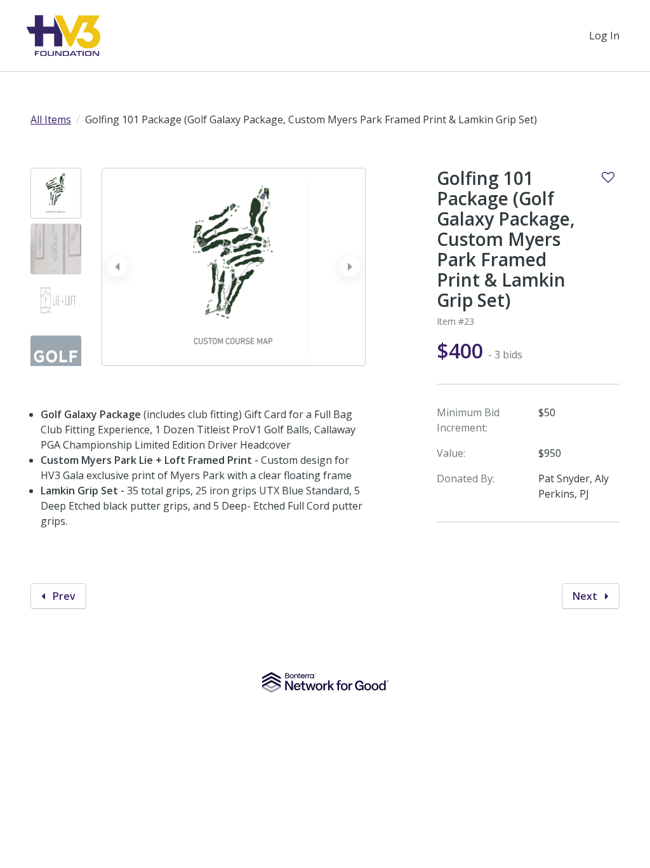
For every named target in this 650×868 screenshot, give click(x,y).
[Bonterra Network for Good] (325, 682)
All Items (50, 119)
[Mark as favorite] (608, 177)
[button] (350, 266)
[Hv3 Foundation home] (63, 35)
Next (586, 596)
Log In (604, 36)
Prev (63, 596)
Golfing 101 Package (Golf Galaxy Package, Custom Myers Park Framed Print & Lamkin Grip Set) (506, 239)
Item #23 (455, 321)
